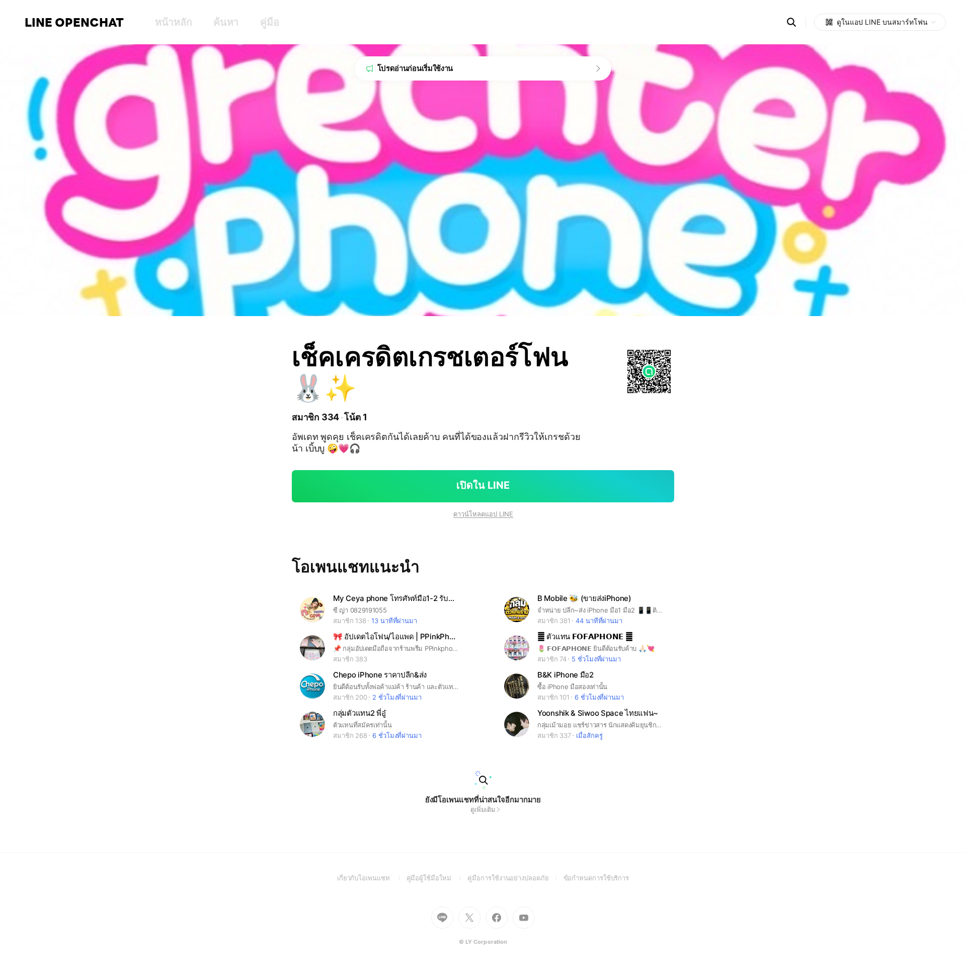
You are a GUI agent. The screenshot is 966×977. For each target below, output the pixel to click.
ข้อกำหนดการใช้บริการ (596, 878)
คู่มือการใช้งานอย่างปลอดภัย (515, 878)
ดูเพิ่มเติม (483, 809)
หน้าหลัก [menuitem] (173, 22)
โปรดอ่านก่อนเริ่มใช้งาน (415, 68)
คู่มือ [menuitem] (269, 22)
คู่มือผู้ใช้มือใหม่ (437, 878)
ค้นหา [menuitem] (225, 22)
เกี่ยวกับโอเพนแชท (372, 878)
